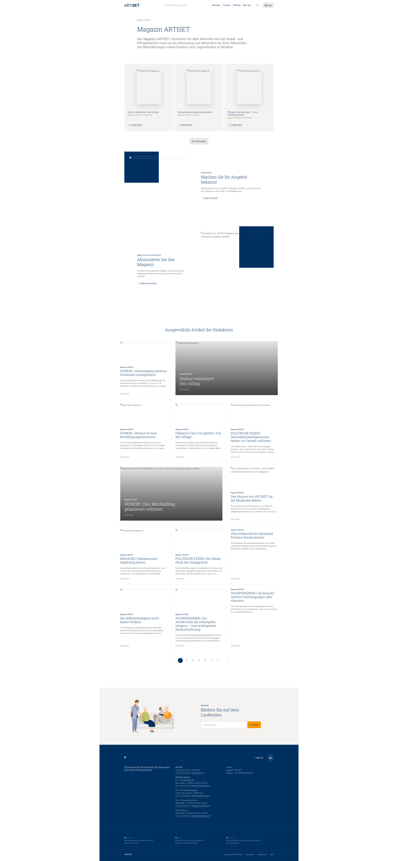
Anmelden (254, 725)
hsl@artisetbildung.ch (201, 786)
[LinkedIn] (270, 758)
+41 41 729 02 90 (182, 796)
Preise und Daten (211, 198)
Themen (227, 5)
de (257, 5)
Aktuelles (216, 5)
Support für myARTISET (233, 855)
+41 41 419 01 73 (182, 806)
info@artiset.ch (198, 773)
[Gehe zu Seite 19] (227, 660)
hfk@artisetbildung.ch (201, 796)
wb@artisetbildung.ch (201, 816)
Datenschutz (262, 855)
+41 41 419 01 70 (182, 786)
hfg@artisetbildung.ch (201, 806)
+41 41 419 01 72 (182, 816)
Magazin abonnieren (148, 283)
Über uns (247, 5)
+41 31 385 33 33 (182, 773)
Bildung (236, 5)
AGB (272, 855)
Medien (229, 767)
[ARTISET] (143, 5)
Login (269, 5)
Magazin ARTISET (234, 770)
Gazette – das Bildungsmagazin (240, 773)
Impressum (250, 855)
